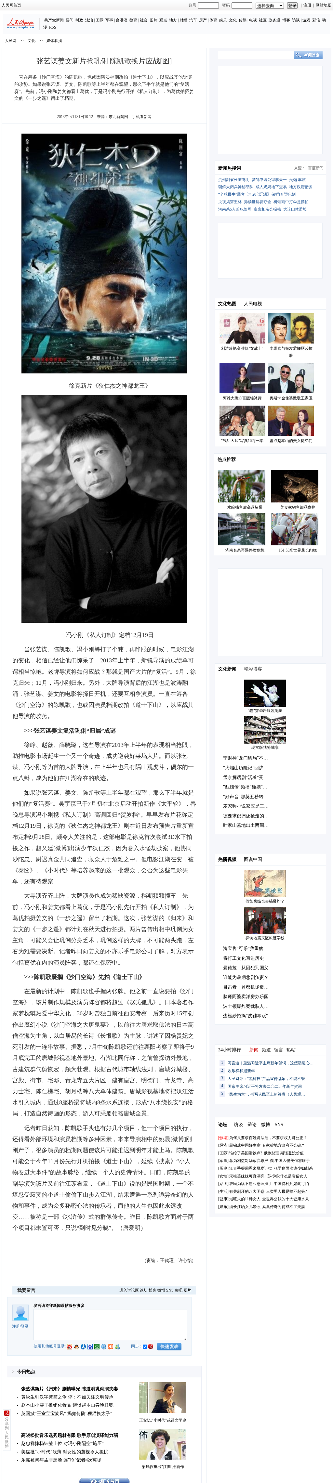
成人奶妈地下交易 (271, 187)
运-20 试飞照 (258, 194)
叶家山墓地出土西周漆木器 (250, 825)
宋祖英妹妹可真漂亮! (247, 1176)
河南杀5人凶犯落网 (234, 209)
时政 (79, 20)
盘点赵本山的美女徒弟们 (291, 440)
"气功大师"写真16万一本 (242, 440)
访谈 (296, 20)
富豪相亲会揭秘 (267, 209)
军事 (109, 20)
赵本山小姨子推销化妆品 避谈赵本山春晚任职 (67, 1405)
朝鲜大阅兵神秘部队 (235, 187)
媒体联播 (54, 40)
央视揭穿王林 (230, 202)
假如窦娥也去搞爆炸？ (265, 901)
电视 (253, 20)
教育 (133, 20)
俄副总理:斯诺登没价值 (284, 1153)
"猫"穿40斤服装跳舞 (265, 711)
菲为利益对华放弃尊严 (248, 1160)
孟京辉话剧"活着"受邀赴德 (250, 777)
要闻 (69, 20)
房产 (203, 20)
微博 (161, 1290)
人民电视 (253, 303)
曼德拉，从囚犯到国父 (246, 967)
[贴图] (223, 1183)
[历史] (223, 1168)
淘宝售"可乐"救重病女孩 (248, 948)
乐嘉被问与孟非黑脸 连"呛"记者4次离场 (61, 1460)
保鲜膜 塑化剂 (283, 194)
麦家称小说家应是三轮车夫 (250, 806)
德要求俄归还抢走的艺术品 (250, 815)
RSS (52, 27)
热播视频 (227, 859)
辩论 (252, 1124)
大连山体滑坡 (295, 209)
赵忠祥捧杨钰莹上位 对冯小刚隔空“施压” (62, 1443)
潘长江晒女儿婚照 (244, 1206)
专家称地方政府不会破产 (283, 1145)
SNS (170, 1290)
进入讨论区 (129, 1290)
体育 (213, 20)
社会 (144, 20)
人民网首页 (11, 5)
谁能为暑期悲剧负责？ (246, 977)
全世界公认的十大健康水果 (285, 1199)
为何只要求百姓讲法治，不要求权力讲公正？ (268, 1138)
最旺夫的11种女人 (244, 1199)
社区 (263, 20)
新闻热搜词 (229, 168)
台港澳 (121, 20)
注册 (307, 5)
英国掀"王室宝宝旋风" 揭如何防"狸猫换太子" (66, 1413)
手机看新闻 (142, 116)
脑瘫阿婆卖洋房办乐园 (246, 996)
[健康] (223, 1199)
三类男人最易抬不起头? (286, 1191)
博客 (286, 20)
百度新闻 (316, 168)
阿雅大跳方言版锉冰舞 (242, 398)
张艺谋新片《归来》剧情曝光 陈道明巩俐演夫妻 (69, 1388)
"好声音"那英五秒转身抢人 (250, 796)
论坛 (144, 1290)
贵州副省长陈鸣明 (233, 179)
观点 (163, 20)
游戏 (306, 20)
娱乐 (223, 20)
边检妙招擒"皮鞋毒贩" (245, 1015)
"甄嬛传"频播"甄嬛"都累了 (249, 787)
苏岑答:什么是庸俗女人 (287, 1176)
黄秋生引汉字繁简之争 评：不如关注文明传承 (67, 1397)
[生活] (223, 1191)
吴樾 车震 (297, 179)
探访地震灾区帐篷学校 (265, 938)
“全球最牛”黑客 (231, 194)
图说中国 (253, 859)
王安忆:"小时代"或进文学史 (162, 1420)
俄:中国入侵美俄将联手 (290, 1160)
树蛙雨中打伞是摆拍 (291, 202)
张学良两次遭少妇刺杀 (293, 1168)
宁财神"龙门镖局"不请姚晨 (250, 758)
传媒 (242, 20)
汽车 (193, 20)
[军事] (223, 1160)
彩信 (316, 20)
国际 (99, 20)
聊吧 (178, 1290)
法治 (89, 20)
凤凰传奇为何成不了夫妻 (283, 1206)
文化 (233, 20)
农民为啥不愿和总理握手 (250, 1183)
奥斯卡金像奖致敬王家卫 (291, 398)
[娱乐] (223, 1206)
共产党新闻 (54, 20)
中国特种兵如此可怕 (291, 1183)
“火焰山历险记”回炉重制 (248, 767)
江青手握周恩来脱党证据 (250, 1168)
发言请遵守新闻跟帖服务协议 (58, 1305)
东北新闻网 (118, 116)
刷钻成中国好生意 (244, 1145)
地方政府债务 (301, 187)
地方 (173, 20)
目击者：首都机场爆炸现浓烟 (252, 987)
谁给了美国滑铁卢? (246, 1153)
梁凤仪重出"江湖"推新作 (163, 1466)
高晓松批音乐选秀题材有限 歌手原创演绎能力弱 (69, 1435)
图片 (153, 20)
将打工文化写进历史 (243, 958)
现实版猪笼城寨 (265, 747)
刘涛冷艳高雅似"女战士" (242, 348)
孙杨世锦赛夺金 (257, 202)
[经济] (223, 1145)
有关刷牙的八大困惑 (246, 1191)
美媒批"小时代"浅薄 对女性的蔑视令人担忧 (64, 1452)
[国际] (223, 1153)
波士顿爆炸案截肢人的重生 (250, 1006)
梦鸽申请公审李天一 (269, 179)
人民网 (11, 40)
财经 (183, 20)
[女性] (223, 1176)
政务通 (274, 20)
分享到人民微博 (7, 1433)
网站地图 (323, 5)
